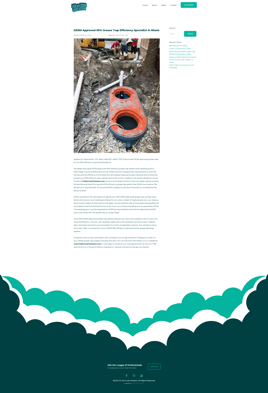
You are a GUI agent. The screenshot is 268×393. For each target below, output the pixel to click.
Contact (173, 5)
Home (145, 5)
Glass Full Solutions (138, 383)
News (163, 5)
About (154, 5)
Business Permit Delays (178, 46)
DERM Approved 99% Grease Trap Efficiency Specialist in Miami (182, 53)
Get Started (188, 5)
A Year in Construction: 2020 (180, 49)
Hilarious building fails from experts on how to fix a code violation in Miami (182, 59)
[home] (79, 5)
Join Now (154, 367)
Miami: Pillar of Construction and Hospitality (181, 66)
